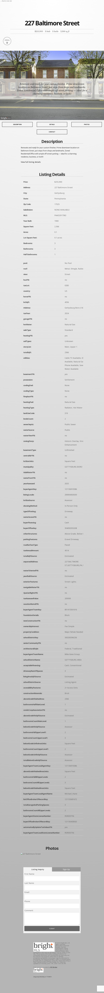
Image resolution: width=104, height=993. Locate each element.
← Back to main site (6, 1)
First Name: (29, 874)
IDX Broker (53, 967)
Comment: (28, 910)
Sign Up (66, 869)
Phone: (27, 901)
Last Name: (29, 883)
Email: (27, 892)
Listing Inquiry (37, 869)
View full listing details (31, 162)
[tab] (37, 869)
